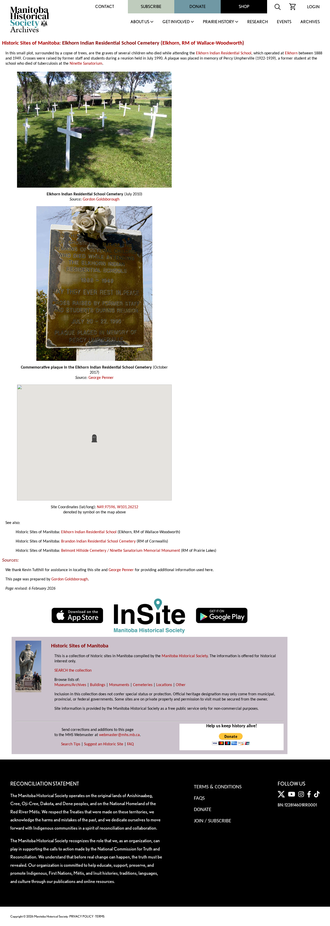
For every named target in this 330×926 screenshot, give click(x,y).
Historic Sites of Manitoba (30, 43)
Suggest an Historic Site (103, 744)
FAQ (130, 744)
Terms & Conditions (218, 787)
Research (257, 22)
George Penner (101, 378)
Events (284, 22)
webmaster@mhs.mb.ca (119, 735)
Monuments (119, 685)
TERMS (99, 916)
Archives (310, 22)
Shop (244, 6)
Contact (104, 6)
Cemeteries (142, 685)
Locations (164, 685)
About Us (139, 22)
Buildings (97, 685)
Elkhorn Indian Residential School (223, 53)
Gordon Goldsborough (101, 199)
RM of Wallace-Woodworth (212, 43)
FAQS (199, 798)
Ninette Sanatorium (86, 64)
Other (181, 685)
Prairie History (218, 22)
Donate (197, 6)
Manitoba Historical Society (185, 656)
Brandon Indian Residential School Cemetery (98, 541)
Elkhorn (170, 43)
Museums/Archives (70, 685)
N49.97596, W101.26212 (117, 507)
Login (313, 6)
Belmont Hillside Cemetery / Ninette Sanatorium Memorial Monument (120, 551)
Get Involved (176, 22)
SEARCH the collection (73, 671)
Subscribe (151, 6)
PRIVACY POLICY (81, 916)
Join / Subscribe (212, 821)
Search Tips (70, 744)
